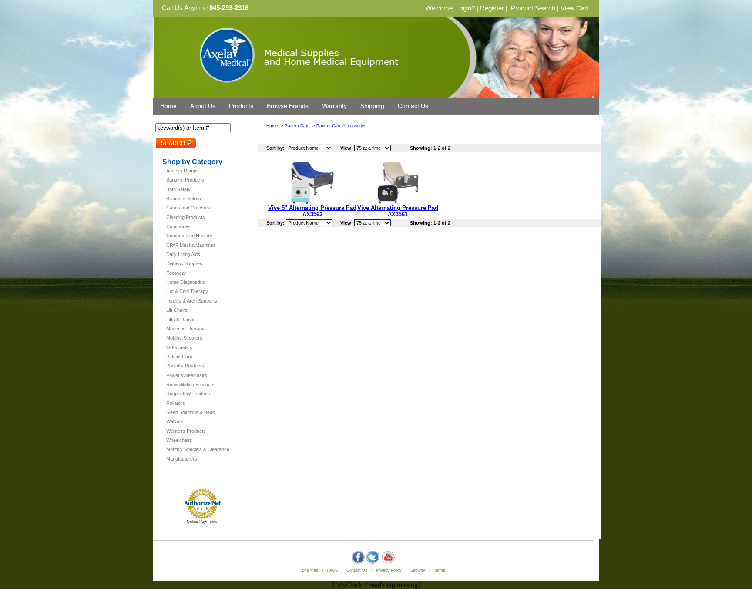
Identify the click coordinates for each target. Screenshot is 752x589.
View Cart (574, 8)
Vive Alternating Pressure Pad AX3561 (397, 211)
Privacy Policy (389, 570)
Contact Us (413, 105)
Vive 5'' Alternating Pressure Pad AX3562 (312, 211)
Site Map (310, 570)
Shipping (372, 105)
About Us (202, 105)
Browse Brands (288, 105)
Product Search (533, 8)
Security (417, 570)
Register (492, 8)
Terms (439, 570)
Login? (465, 8)
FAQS (332, 570)
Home (168, 105)
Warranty (334, 105)
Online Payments (202, 521)
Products (241, 105)
